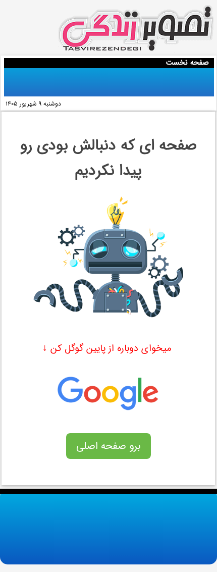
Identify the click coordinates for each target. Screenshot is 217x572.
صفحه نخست (187, 63)
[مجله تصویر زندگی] (136, 29)
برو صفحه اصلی (108, 446)
